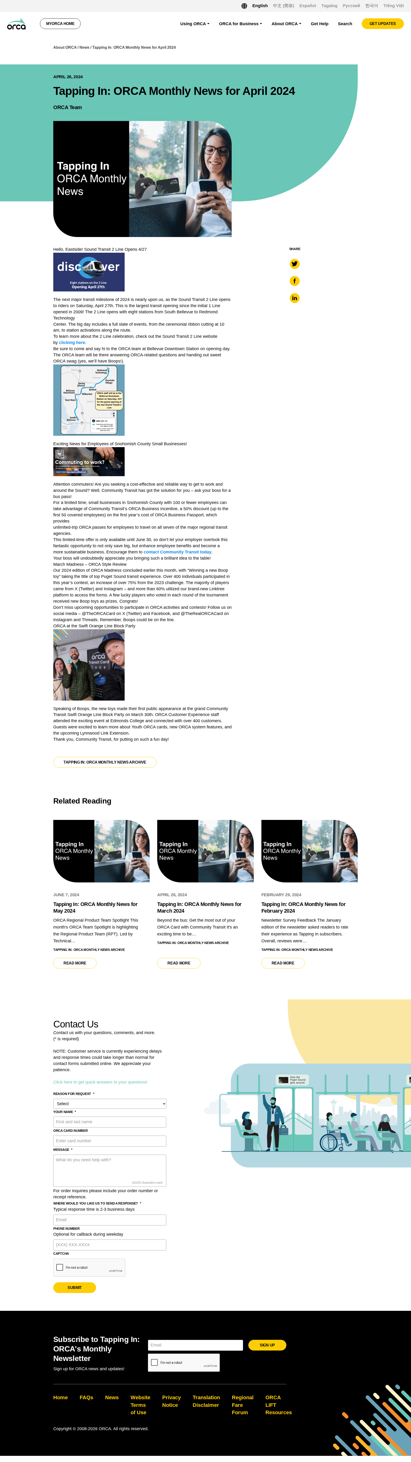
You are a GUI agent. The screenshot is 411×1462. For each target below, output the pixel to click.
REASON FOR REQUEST (73, 1094)
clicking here (72, 342)
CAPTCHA (61, 1253)
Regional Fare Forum (243, 1404)
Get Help (319, 23)
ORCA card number (70, 1131)
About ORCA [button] (285, 23)
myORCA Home (60, 24)
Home (60, 1397)
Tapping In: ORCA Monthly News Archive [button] (105, 762)
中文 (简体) (283, 5)
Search (345, 23)
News (84, 47)
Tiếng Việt (393, 5)
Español (307, 5)
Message (62, 1150)
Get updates (383, 24)
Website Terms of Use (140, 1404)
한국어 (371, 5)
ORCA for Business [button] (239, 23)
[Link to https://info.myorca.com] (16, 23)
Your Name (64, 1112)
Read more (80, 963)
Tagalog (329, 5)
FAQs (86, 1397)
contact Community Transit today (177, 552)
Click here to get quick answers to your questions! (100, 1082)
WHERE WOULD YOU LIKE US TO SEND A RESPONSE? (97, 1203)
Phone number (66, 1228)
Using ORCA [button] (193, 23)
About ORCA (65, 47)
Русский (351, 5)
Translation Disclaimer (206, 1401)
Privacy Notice (171, 1401)
